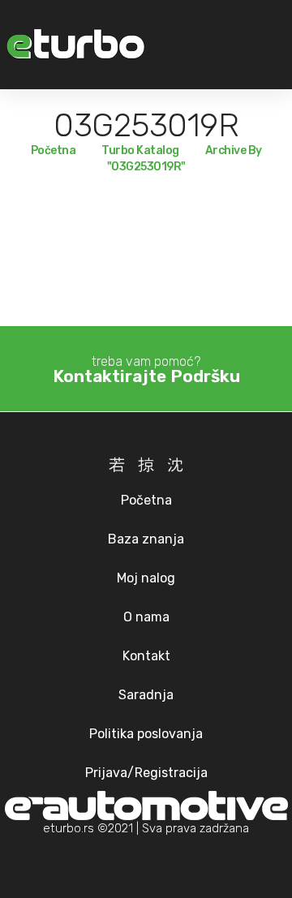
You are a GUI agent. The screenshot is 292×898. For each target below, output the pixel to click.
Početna (53, 150)
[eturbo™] (74, 45)
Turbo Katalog (140, 150)
